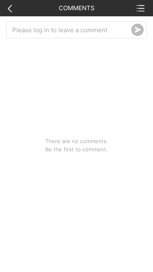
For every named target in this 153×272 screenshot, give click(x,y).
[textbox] (71, 30)
